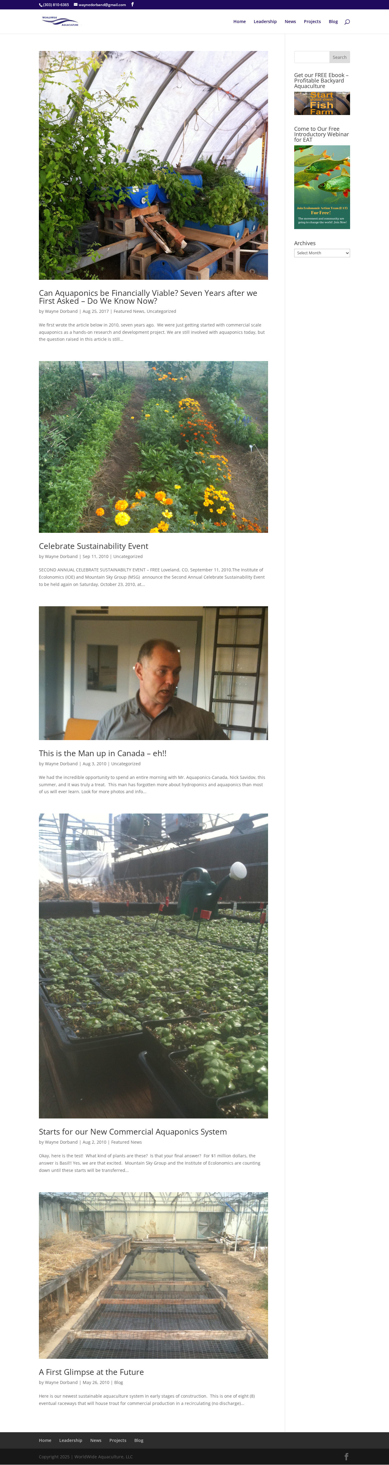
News (290, 21)
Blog (333, 21)
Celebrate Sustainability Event (93, 545)
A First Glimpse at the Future (91, 1371)
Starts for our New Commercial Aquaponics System (133, 1131)
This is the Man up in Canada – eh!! (103, 753)
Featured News (129, 311)
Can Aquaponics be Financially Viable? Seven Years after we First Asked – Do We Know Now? (148, 296)
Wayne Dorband (61, 311)
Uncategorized (161, 311)
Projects (312, 21)
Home (239, 21)
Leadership (265, 21)
